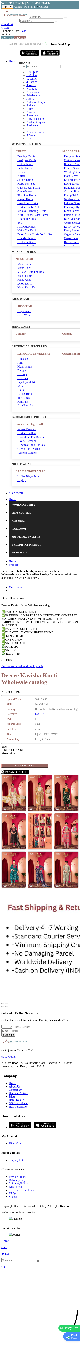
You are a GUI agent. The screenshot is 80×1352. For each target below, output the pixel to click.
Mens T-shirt (24, 275)
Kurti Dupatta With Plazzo (33, 214)
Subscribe (8, 1034)
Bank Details (16, 1099)
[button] (40, 1347)
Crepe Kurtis (25, 191)
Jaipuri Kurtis (25, 179)
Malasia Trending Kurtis (31, 211)
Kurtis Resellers (26, 433)
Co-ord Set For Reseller (31, 437)
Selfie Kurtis (24, 168)
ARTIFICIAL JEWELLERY (33, 353)
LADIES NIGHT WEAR (31, 471)
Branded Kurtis (26, 238)
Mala (20, 386)
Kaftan (21, 175)
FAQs (12, 1193)
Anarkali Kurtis (26, 218)
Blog (12, 1096)
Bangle (21, 370)
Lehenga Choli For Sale (31, 444)
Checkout (20, 37)
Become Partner (18, 1093)
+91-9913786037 (14, 3)
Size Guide (8, 753)
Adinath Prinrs (35, 132)
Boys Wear (24, 311)
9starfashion (33, 95)
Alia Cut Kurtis (26, 226)
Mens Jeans (24, 279)
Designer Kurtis (26, 160)
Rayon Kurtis (25, 199)
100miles (31, 75)
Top (19, 222)
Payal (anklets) (26, 382)
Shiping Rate (16, 1160)
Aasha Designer (35, 122)
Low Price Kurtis (27, 203)
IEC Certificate (18, 1106)
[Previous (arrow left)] (2, 1006)
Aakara (30, 105)
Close (22, 30)
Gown (21, 172)
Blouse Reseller (26, 440)
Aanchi (30, 112)
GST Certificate (18, 1103)
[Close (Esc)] (2, 1003)
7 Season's (32, 92)
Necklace (22, 378)
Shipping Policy (18, 1183)
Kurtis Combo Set (28, 207)
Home (12, 61)
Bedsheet (21, 333)
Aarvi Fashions (35, 118)
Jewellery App (25, 405)
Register (43, 6)
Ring (20, 362)
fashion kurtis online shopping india (22, 666)
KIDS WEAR (24, 306)
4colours (31, 85)
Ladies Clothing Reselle (30, 424)
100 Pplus (32, 72)
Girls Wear (23, 315)
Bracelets (22, 358)
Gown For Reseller (28, 448)
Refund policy (17, 1180)
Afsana (30, 135)
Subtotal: (6, 34)
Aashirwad (32, 125)
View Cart (7, 37)
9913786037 (8, 1056)
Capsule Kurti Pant (28, 187)
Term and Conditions (21, 1190)
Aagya (30, 98)
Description (16, 587)
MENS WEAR (24, 258)
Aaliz (29, 108)
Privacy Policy (17, 1176)
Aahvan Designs (36, 102)
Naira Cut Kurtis (27, 230)
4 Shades (31, 82)
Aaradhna (32, 115)
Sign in (32, 6)
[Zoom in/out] (6, 1003)
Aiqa (29, 138)
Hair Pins (22, 401)
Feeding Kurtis (26, 156)
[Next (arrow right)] (6, 1006)
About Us (14, 1086)
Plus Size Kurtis (26, 195)
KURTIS (21, 151)
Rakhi (21, 389)
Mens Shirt (23, 268)
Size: (4, 746)
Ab (28, 128)
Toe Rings (23, 397)
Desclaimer (15, 1186)
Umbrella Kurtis (26, 242)
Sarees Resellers (26, 429)
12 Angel (31, 78)
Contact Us (20, 6)
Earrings (22, 374)
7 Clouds (31, 88)
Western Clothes (27, 452)
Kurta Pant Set (26, 183)
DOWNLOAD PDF (16, 772)
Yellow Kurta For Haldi (31, 271)
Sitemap (13, 1196)
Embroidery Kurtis (28, 246)
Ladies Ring (24, 393)
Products (14, 564)
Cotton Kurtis (25, 164)
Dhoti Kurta (24, 283)
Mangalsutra (24, 366)
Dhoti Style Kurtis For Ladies (34, 234)
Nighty (21, 480)
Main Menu (16, 492)
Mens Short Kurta (28, 287)
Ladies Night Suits (28, 476)
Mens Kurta (24, 264)
